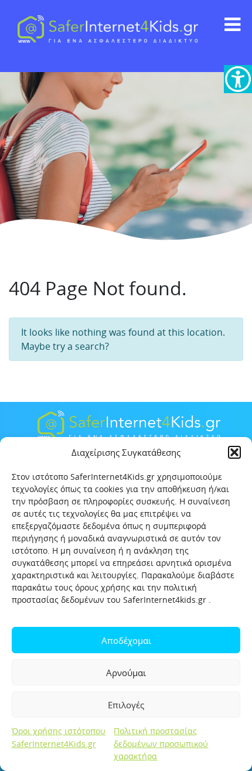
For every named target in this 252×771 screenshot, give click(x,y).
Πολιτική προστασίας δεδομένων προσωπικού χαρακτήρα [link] (161, 743)
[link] (238, 79)
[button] (234, 452)
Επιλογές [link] (126, 705)
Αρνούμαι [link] (126, 672)
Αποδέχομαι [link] (126, 640)
